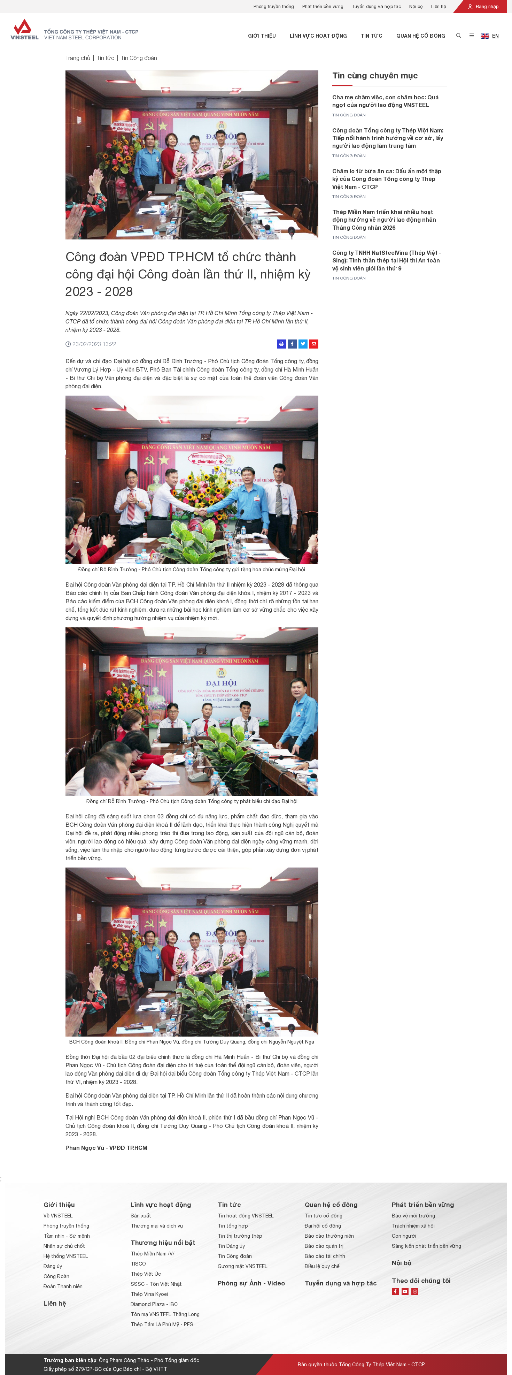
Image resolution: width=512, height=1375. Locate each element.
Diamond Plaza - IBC (154, 1304)
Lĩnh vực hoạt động (318, 36)
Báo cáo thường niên (329, 1236)
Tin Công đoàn (139, 58)
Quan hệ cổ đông (420, 36)
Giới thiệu (262, 36)
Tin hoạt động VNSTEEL (245, 1216)
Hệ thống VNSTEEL (66, 1256)
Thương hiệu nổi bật (163, 1242)
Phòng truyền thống (274, 6)
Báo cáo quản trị (324, 1246)
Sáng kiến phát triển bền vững (426, 1246)
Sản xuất (141, 1216)
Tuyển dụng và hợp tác (376, 6)
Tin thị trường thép (240, 1236)
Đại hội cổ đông (323, 1226)
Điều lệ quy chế (322, 1266)
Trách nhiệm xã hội (413, 1226)
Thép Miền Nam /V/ (152, 1253)
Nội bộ (416, 6)
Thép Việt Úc (146, 1274)
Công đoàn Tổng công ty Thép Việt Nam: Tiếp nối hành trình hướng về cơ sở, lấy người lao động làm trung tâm (387, 138)
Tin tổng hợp (233, 1226)
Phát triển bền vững (322, 6)
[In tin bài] (281, 344)
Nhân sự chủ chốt (64, 1246)
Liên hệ (438, 6)
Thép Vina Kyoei (149, 1294)
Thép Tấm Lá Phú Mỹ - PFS (162, 1324)
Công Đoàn (56, 1276)
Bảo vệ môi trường (413, 1216)
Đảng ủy (53, 1266)
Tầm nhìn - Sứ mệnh (67, 1236)
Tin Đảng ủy (231, 1246)
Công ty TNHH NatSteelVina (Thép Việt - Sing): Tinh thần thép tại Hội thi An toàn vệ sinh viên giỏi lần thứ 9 (386, 260)
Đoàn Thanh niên (63, 1286)
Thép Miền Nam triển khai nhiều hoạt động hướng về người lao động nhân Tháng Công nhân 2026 (384, 219)
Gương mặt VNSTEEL (242, 1266)
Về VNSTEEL (58, 1216)
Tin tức (371, 36)
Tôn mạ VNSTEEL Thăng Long (165, 1314)
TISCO (138, 1264)
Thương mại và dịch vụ (157, 1226)
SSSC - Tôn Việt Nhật (156, 1284)
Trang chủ (77, 58)
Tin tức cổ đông (323, 1216)
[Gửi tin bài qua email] (313, 344)
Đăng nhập (486, 6)
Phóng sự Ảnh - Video (251, 1283)
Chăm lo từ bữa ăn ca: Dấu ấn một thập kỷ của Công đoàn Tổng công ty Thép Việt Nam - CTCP (386, 179)
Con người (404, 1236)
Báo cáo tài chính (325, 1256)
